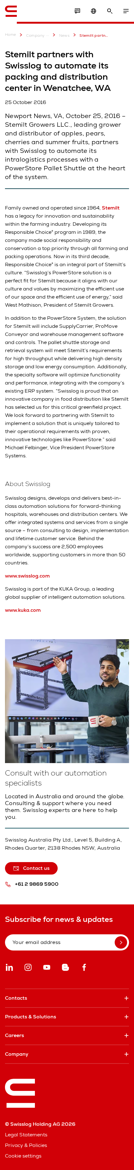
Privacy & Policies (26, 1145)
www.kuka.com (23, 610)
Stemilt (111, 208)
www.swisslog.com (27, 576)
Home (10, 34)
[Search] (110, 11)
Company (35, 35)
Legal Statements (26, 1134)
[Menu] (126, 11)
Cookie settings (23, 1156)
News (64, 35)
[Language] (93, 11)
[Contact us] (77, 11)
